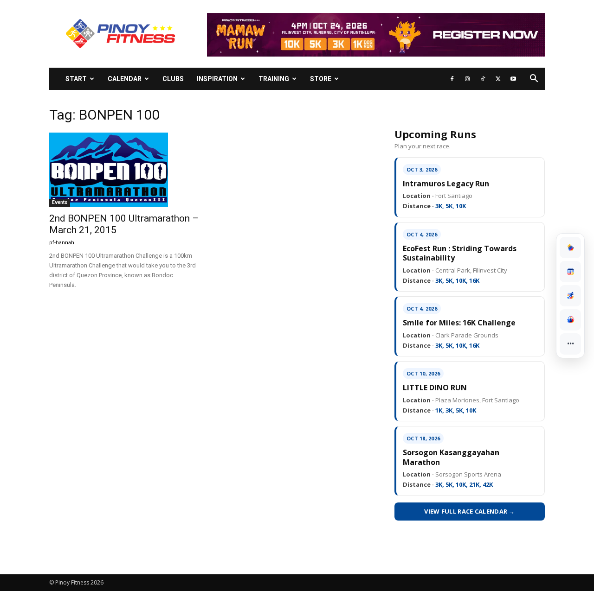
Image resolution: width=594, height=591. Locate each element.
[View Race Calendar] (570, 271)
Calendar (125, 79)
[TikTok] (483, 79)
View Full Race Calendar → (469, 511)
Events (59, 202)
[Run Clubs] (570, 319)
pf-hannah (61, 243)
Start (76, 79)
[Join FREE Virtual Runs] (570, 295)
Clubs (173, 79)
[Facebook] (452, 79)
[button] (534, 79)
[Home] (570, 247)
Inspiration (217, 79)
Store (320, 79)
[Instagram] (467, 79)
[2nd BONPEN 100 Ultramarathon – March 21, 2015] (124, 170)
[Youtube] (513, 79)
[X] (498, 79)
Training (273, 79)
